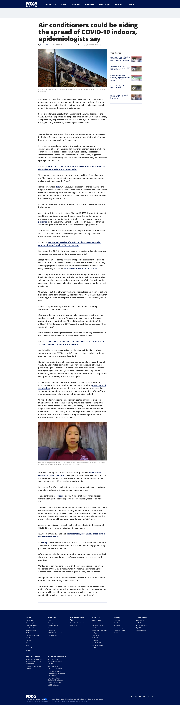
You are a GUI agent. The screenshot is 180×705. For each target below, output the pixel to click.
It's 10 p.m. (95, 648)
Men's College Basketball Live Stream (56, 675)
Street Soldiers (140, 620)
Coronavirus (70, 45)
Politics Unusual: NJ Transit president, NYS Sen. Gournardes (119, 96)
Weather (52, 617)
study (44, 542)
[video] (136, 59)
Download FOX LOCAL (99, 630)
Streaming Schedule (32, 623)
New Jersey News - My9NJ (35, 659)
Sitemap (28, 650)
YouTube (144, 696)
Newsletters (30, 648)
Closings (50, 623)
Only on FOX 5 (142, 617)
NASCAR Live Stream (55, 669)
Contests (95, 640)
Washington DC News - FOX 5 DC (34, 667)
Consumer (117, 620)
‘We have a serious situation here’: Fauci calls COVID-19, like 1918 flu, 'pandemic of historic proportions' (71, 343)
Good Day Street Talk (77, 623)
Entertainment (30, 638)
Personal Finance (119, 630)
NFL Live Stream (53, 659)
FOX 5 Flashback (141, 625)
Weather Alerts (53, 625)
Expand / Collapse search (153, 4)
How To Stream (97, 620)
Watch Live (29, 620)
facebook (131, 696)
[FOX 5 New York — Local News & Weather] (33, 4)
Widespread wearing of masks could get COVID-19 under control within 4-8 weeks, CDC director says (69, 243)
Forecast (51, 620)
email (152, 696)
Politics (28, 633)
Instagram (136, 696)
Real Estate (117, 633)
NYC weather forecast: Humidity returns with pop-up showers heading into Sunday (120, 78)
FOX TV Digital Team (59, 45)
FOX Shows (95, 628)
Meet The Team (97, 623)
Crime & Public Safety (33, 635)
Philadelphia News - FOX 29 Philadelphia (35, 663)
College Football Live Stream (55, 663)
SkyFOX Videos (141, 628)
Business (117, 625)
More (131, 4)
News (28, 617)
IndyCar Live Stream (54, 671)
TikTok (140, 696)
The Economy (118, 628)
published (42, 222)
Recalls (116, 623)
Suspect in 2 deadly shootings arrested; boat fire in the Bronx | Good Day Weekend (120, 58)
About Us (96, 617)
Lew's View (139, 623)
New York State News (33, 628)
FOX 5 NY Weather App (55, 633)
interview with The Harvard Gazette (80, 268)
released (60, 496)
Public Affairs (96, 635)
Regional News (33, 656)
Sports (28, 645)
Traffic (50, 628)
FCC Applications (97, 645)
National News (31, 630)
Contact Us (95, 638)
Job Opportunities (97, 633)
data (58, 187)
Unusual (28, 640)
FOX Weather (52, 635)
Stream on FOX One (57, 656)
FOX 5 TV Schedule (98, 625)
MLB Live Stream (53, 666)
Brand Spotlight (141, 630)
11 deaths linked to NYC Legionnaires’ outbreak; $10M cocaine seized (120, 67)
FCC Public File (96, 643)
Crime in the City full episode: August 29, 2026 (120, 86)
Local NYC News (31, 625)
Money (117, 617)
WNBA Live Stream (54, 682)
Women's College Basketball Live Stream (55, 679)
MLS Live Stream (53, 685)
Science (28, 643)
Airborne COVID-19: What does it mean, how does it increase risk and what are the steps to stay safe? (71, 168)
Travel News (52, 630)
